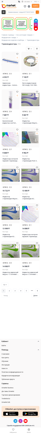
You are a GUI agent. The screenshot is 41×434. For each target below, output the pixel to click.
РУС (35, 2)
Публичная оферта (8, 379)
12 (4, 285)
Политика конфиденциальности (12, 372)
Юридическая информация (11, 376)
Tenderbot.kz (6, 398)
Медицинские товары (9, 37)
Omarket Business (7, 388)
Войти (35, 6)
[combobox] (30, 49)
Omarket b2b (6, 402)
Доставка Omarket (8, 391)
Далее (35, 295)
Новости (4, 368)
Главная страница (8, 35)
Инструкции (6, 365)
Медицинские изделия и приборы (13, 40)
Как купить (5, 358)
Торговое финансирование (11, 395)
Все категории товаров (24, 35)
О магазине (5, 354)
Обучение (5, 361)
